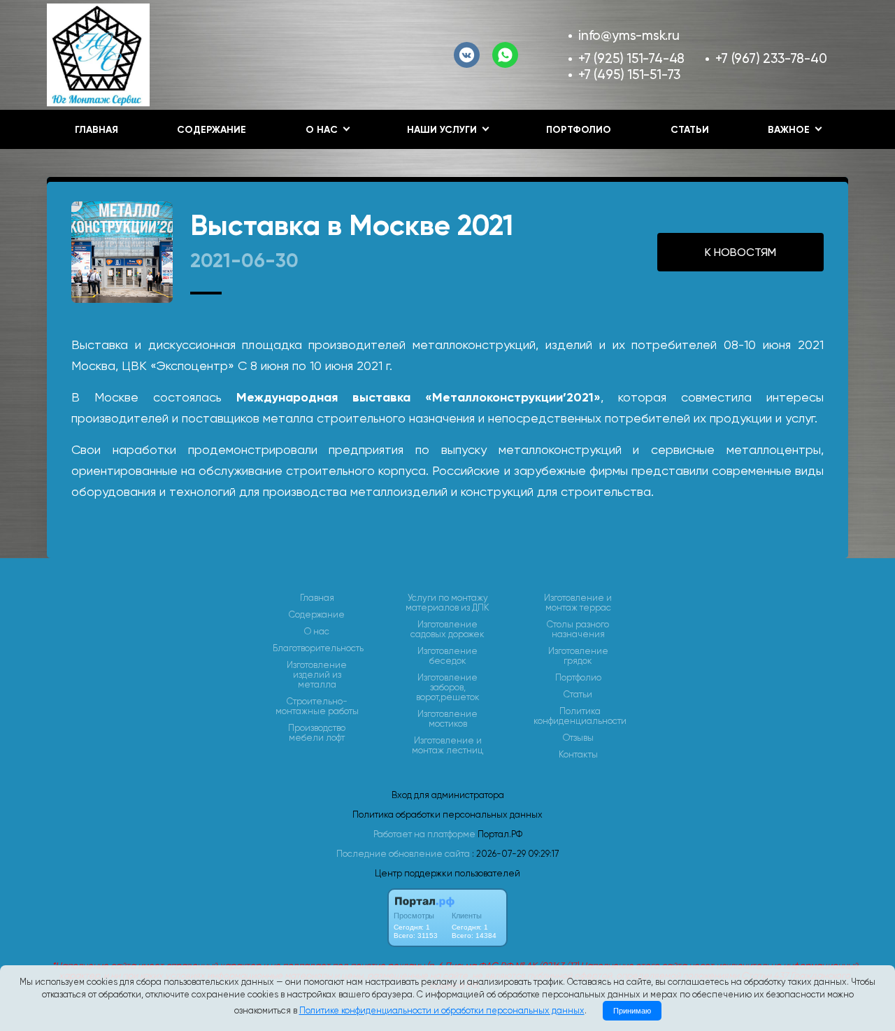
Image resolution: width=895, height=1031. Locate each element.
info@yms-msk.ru (629, 35)
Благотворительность (318, 648)
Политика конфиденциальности (580, 716)
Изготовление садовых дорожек (447, 629)
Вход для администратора (448, 795)
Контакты (578, 755)
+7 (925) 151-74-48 (631, 58)
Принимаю (632, 1011)
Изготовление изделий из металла (317, 675)
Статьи (690, 130)
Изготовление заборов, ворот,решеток (448, 687)
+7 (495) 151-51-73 (629, 74)
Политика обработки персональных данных (447, 814)
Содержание (211, 130)
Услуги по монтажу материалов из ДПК (447, 603)
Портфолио (578, 130)
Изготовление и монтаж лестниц (447, 745)
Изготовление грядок (578, 656)
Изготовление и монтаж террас (578, 603)
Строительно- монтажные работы (317, 706)
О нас (316, 632)
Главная (96, 130)
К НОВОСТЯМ (740, 252)
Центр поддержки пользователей (447, 873)
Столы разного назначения (578, 629)
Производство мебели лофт (316, 733)
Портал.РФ (500, 834)
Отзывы (578, 738)
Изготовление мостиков (447, 719)
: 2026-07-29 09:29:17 (515, 853)
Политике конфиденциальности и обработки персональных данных (442, 1010)
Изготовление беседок (447, 656)
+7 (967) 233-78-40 (770, 58)
